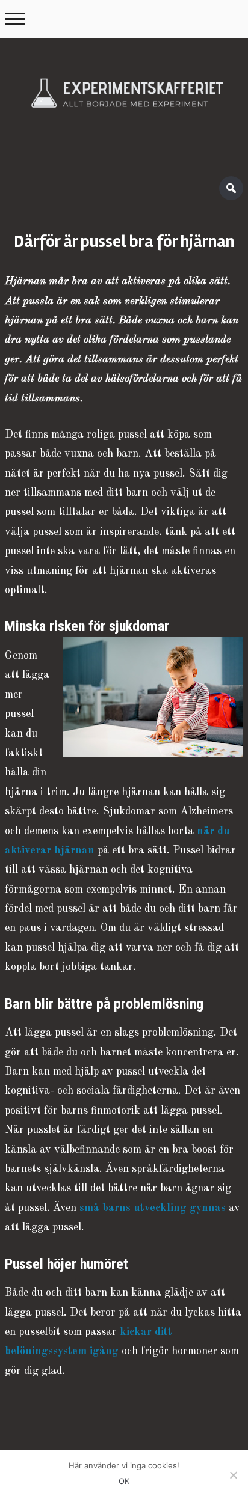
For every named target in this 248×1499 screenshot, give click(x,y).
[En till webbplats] (124, 102)
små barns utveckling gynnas (152, 1208)
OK (124, 1481)
